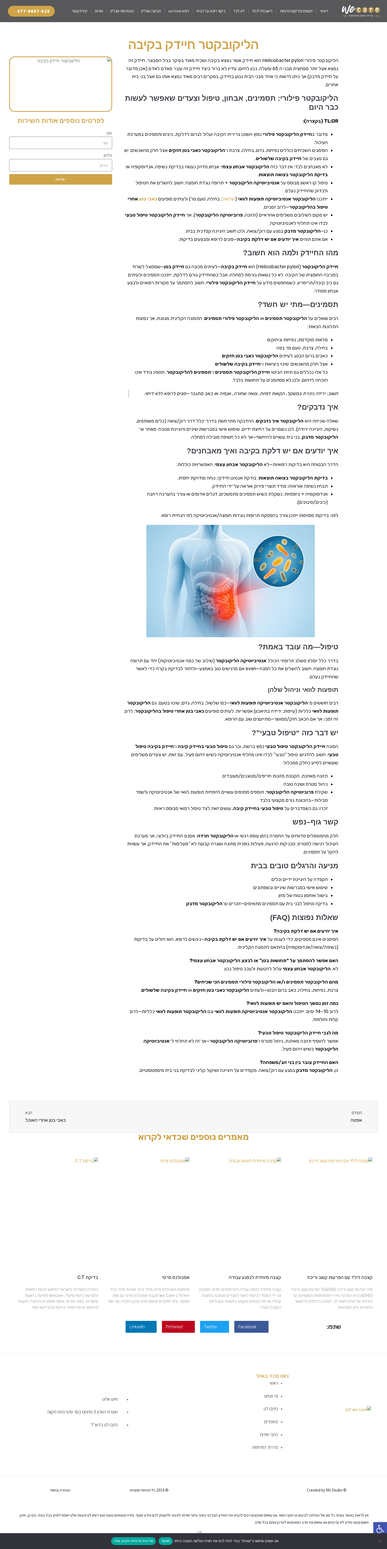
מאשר (165, 1541)
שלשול (228, 199)
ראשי (324, 11)
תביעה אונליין (151, 11)
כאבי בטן (147, 199)
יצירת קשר (79, 11)
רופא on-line (178, 11)
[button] (251, 1327)
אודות (99, 11)
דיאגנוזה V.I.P (262, 11)
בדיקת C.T (87, 1277)
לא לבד (239, 11)
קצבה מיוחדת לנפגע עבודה (255, 1277)
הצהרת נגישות (60, 1490)
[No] (380, 1541)
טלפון (108, 155)
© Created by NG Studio (326, 1490)
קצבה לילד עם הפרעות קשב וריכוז (340, 1277)
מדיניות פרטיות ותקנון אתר (133, 1541)
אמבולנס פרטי (176, 1277)
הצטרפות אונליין (122, 11)
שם (109, 133)
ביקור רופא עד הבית (210, 11)
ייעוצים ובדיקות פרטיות (296, 11)
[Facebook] (273, 1489)
